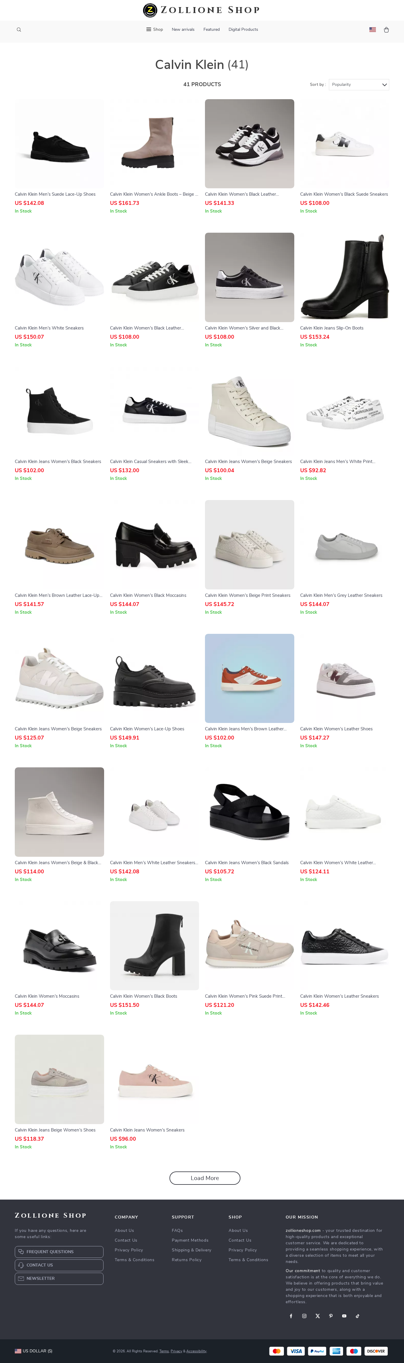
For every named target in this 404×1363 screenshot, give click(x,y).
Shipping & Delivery (191, 1250)
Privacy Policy (129, 1250)
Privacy (176, 1351)
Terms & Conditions (135, 1260)
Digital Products (243, 30)
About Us (124, 1231)
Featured (211, 30)
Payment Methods (190, 1240)
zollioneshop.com (303, 1231)
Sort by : (318, 85)
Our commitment (303, 1271)
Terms (164, 1351)
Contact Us (126, 1240)
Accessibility (196, 1351)
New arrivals (183, 30)
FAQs (177, 1231)
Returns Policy (187, 1260)
